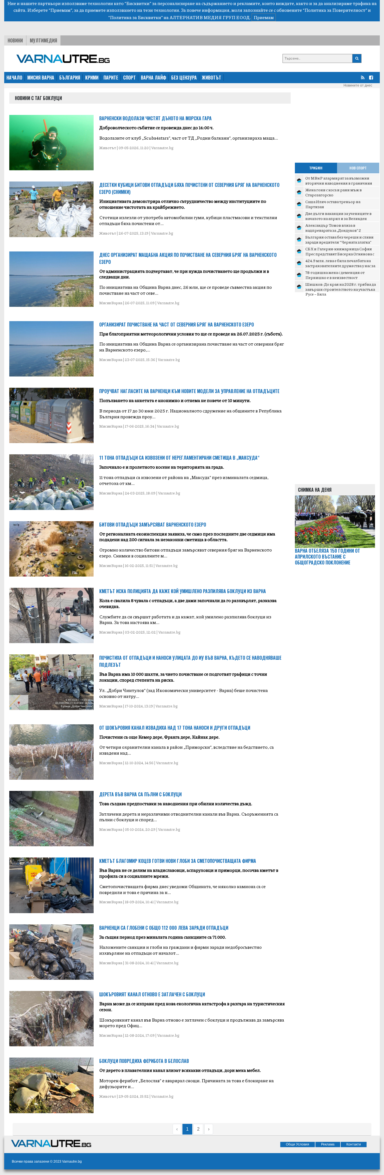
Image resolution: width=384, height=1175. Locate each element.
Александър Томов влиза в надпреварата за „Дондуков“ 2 (333, 227)
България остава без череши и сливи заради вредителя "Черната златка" (339, 239)
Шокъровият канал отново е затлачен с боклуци (152, 994)
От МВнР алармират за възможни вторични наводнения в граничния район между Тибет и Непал (338, 182)
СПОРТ (129, 77)
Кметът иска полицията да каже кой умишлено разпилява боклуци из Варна (182, 591)
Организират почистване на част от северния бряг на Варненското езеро (176, 324)
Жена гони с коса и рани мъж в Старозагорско (333, 192)
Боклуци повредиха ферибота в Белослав (144, 1061)
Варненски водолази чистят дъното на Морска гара (155, 118)
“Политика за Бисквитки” (135, 17)
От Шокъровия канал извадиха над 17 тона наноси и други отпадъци (174, 727)
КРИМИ (91, 77)
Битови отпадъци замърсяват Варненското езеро (152, 524)
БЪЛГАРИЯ (69, 77)
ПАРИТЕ (110, 77)
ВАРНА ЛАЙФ (153, 77)
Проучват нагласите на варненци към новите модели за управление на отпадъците (189, 391)
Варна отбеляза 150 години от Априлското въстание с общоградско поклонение (327, 556)
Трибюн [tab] (315, 167)
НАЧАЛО (14, 77)
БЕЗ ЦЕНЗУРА (184, 77)
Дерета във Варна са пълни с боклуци (140, 794)
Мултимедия (43, 40)
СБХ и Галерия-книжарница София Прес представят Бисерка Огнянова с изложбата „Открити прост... (339, 253)
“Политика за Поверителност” (335, 10)
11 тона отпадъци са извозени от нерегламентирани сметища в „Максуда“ (179, 457)
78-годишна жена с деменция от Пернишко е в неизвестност (335, 274)
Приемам (264, 17)
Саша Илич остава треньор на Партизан (332, 204)
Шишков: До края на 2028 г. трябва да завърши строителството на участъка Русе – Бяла (340, 289)
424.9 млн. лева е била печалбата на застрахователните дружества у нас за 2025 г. (340, 265)
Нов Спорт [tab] (358, 167)
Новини (15, 40)
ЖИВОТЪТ (211, 77)
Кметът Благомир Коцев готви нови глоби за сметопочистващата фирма (177, 861)
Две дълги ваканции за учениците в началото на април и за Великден (338, 215)
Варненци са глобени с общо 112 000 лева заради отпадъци (163, 927)
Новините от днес (358, 85)
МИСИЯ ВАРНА (40, 77)
